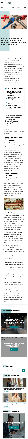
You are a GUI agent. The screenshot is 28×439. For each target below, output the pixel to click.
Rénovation (4, 35)
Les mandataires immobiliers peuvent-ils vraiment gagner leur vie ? (14, 404)
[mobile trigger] (2, 3)
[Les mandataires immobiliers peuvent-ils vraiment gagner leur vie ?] (14, 397)
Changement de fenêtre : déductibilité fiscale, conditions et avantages (13, 389)
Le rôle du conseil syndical (13, 102)
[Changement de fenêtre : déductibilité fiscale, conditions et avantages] (14, 382)
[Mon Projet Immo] (9, 3)
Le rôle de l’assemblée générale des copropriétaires (14, 99)
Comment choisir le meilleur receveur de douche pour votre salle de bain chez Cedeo (14, 321)
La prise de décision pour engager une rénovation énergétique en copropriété (14, 93)
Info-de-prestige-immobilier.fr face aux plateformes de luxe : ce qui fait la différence (14, 424)
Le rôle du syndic (12, 105)
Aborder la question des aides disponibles (14, 108)
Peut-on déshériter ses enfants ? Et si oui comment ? (14, 345)
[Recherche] (22, 3)
